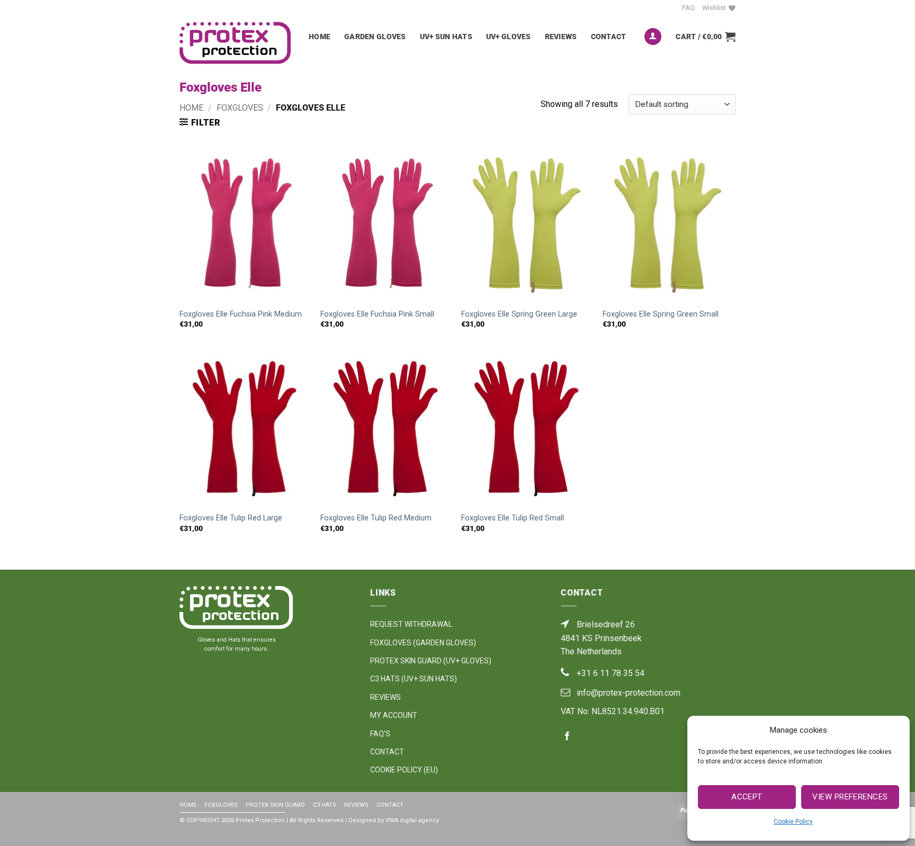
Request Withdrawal (411, 624)
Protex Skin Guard (275, 805)
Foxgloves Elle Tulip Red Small (512, 518)
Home (319, 36)
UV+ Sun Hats (446, 36)
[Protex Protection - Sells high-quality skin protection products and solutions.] (236, 42)
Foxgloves (240, 108)
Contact (608, 36)
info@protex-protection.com (628, 693)
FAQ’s (380, 734)
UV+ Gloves (508, 36)
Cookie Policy (793, 821)
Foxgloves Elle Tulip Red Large (231, 518)
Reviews (561, 36)
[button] (652, 37)
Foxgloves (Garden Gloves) (423, 642)
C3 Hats (324, 805)
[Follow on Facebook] (669, 8)
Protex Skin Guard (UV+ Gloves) (430, 660)
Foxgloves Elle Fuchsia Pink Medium (241, 314)
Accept (746, 797)
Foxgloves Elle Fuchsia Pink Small (377, 314)
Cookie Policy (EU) (404, 770)
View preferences (849, 797)
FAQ (688, 8)
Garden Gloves (375, 36)
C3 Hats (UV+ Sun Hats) (413, 678)
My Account (393, 715)
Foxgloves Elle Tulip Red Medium (376, 518)
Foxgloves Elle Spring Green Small (661, 314)
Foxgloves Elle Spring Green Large (519, 314)
